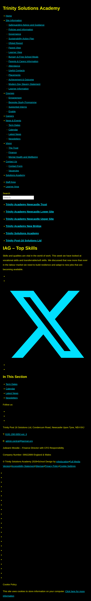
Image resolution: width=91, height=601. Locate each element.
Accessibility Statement (23, 466)
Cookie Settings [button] (68, 466)
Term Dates (11, 384)
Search (6, 193)
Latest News (12, 393)
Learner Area (12, 186)
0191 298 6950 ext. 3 (16, 434)
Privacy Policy (52, 466)
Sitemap (39, 466)
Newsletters (12, 398)
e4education (62, 461)
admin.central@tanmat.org (19, 441)
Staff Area (11, 182)
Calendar (10, 388)
